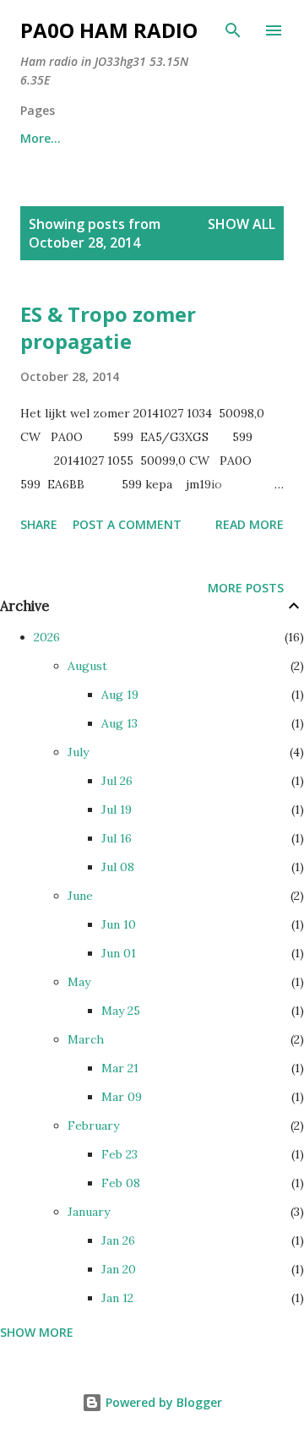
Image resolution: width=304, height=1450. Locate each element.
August (87, 665)
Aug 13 (119, 723)
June (80, 895)
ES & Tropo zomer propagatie (108, 327)
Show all (241, 224)
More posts (246, 588)
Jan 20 (118, 1269)
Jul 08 (117, 867)
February (93, 1125)
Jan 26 (118, 1240)
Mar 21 (119, 1068)
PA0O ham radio (109, 30)
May (79, 981)
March (86, 1039)
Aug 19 (119, 694)
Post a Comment (127, 524)
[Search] (233, 30)
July (78, 752)
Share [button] (38, 524)
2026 (47, 637)
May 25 (120, 1010)
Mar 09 (121, 1096)
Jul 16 (116, 838)
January (89, 1211)
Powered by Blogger (162, 1402)
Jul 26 (117, 780)
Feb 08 (120, 1183)
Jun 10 (118, 924)
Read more (249, 524)
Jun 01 (118, 953)
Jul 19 (116, 809)
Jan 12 (117, 1298)
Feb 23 (119, 1154)
